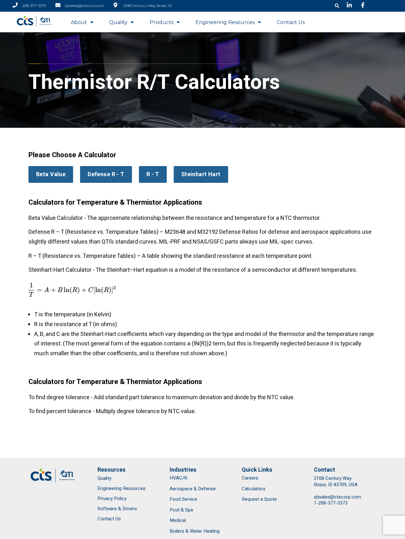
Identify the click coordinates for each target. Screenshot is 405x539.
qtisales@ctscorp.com (337, 496)
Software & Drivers (117, 508)
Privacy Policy (112, 498)
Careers (250, 477)
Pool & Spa (181, 509)
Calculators (253, 488)
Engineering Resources (225, 22)
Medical (178, 520)
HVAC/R (178, 477)
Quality (118, 22)
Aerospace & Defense (193, 488)
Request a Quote (259, 499)
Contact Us (291, 22)
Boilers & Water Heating (195, 531)
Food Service (183, 499)
